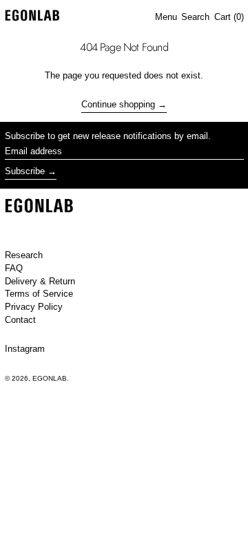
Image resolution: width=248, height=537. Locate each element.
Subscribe (25, 171)
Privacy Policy (34, 307)
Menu (166, 17)
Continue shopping (118, 104)
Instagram (25, 349)
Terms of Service (39, 293)
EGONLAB (49, 378)
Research (24, 255)
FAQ (14, 268)
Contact (20, 320)
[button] (195, 17)
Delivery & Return (40, 281)
